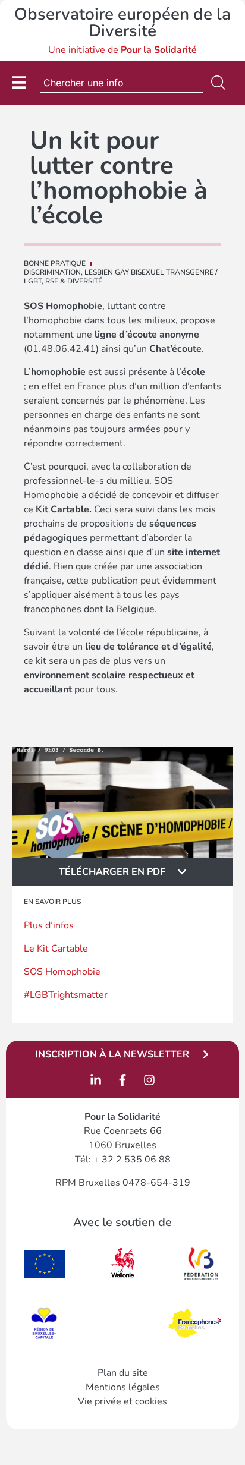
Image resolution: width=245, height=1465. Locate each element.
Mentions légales (123, 1387)
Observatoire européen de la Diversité (122, 22)
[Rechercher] (220, 83)
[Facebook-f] (122, 1080)
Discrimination (52, 272)
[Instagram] (149, 1080)
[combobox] (121, 83)
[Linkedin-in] (96, 1080)
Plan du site (123, 1372)
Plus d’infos (49, 925)
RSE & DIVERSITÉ (73, 281)
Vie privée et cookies (122, 1401)
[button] (122, 872)
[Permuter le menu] (19, 82)
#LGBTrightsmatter (66, 994)
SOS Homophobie (62, 971)
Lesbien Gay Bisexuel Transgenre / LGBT (121, 276)
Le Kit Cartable (56, 948)
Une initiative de (122, 49)
